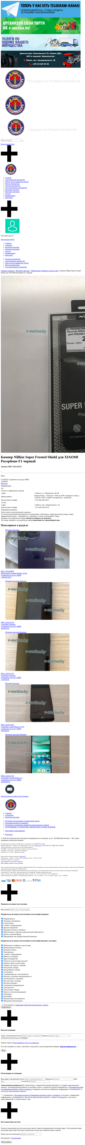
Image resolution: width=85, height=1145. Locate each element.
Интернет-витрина (12, 192)
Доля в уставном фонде (12, 934)
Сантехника (8, 972)
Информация (10, 196)
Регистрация (5, 144)
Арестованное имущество (15, 180)
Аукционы (9, 815)
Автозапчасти (9, 987)
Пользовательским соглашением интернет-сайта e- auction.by (37, 1095)
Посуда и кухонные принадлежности (18, 976)
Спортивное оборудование (14, 985)
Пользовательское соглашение (16, 823)
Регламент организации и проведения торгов (22, 821)
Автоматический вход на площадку (14, 1038)
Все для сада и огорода (12, 981)
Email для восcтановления (10, 1134)
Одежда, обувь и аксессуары (14, 963)
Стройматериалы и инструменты (16, 974)
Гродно (16, 863)
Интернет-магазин (12, 190)
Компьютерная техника (12, 948)
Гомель (11, 863)
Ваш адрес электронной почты (12, 1079)
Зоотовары (8, 994)
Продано (4, 483)
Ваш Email (5, 910)
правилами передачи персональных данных (31, 1005)
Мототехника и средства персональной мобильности (24, 932)
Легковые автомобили (12, 921)
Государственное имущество (16, 188)
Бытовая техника (10, 950)
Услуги (8, 194)
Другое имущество (11, 928)
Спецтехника (9, 923)
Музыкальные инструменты (14, 999)
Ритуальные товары (11, 968)
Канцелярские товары (12, 970)
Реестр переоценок (12, 184)
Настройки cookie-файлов (15, 831)
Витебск (6, 863)
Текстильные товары (11, 990)
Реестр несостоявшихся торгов (17, 182)
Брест (2, 863)
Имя (75, 1079)
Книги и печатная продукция (15, 992)
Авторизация (16, 1138)
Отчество (25, 1081)
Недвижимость (9, 919)
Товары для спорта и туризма (15, 965)
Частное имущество (12, 186)
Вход (13, 144)
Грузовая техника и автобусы (15, 930)
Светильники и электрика (13, 979)
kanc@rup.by (38, 845)
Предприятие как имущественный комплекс (20, 936)
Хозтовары (8, 996)
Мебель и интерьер (11, 956)
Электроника (9, 952)
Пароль (45, 1036)
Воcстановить (6, 1142)
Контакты (9, 198)
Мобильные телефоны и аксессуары (17, 945)
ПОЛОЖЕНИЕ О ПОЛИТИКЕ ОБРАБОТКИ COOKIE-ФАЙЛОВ (30, 827)
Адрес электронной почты (11, 1036)
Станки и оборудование (13, 925)
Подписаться (6, 1007)
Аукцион (8, 245)
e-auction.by (22, 856)
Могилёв (20, 863)
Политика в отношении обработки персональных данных (27, 825)
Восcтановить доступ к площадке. (26, 1043)
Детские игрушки (10, 983)
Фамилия (48, 1079)
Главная (8, 178)
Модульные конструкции (13, 1001)
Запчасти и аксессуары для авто (16, 961)
